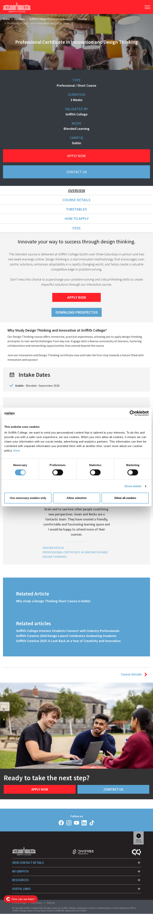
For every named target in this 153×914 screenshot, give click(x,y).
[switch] (57, 472)
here (16, 450)
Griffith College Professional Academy (51, 19)
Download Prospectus (76, 312)
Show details (132, 486)
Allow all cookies (125, 497)
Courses (82, 19)
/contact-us (113, 789)
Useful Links (21, 889)
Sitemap (51, 902)
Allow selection (77, 497)
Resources (20, 880)
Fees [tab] (76, 228)
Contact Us (76, 171)
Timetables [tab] (76, 209)
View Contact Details (28, 863)
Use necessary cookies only (28, 497)
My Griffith (20, 871)
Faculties (19, 19)
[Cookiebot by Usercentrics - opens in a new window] (132, 413)
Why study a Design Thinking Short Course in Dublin (53, 601)
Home (6, 19)
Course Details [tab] (76, 199)
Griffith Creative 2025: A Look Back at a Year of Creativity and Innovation (68, 641)
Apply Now (76, 155)
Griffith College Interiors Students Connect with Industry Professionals (67, 631)
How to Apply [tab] (77, 218)
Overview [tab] (76, 190)
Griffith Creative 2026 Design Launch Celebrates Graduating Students (66, 636)
